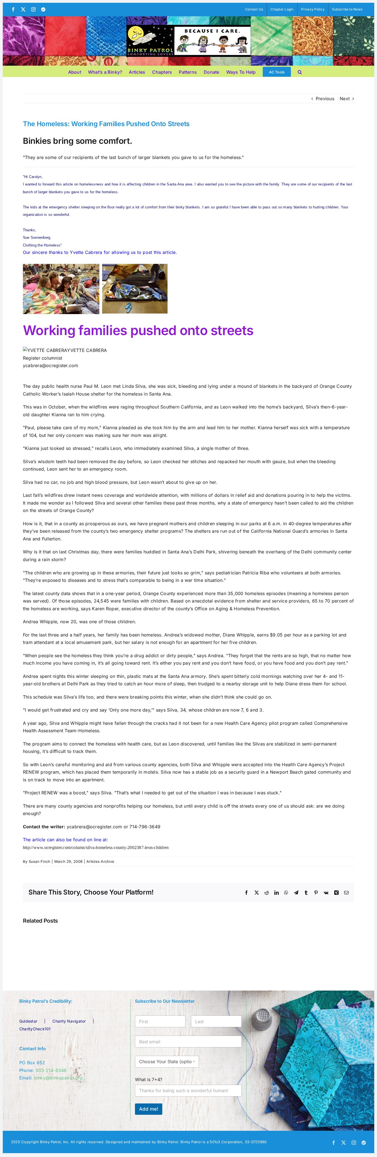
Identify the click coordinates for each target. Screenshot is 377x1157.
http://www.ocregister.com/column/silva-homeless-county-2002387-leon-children (96, 847)
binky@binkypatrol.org (58, 1078)
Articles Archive (100, 861)
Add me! (148, 1109)
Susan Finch (40, 861)
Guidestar (28, 1021)
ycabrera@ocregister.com (50, 365)
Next (345, 98)
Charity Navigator (69, 1021)
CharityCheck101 (35, 1028)
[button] (300, 71)
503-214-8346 (51, 1070)
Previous (325, 98)
